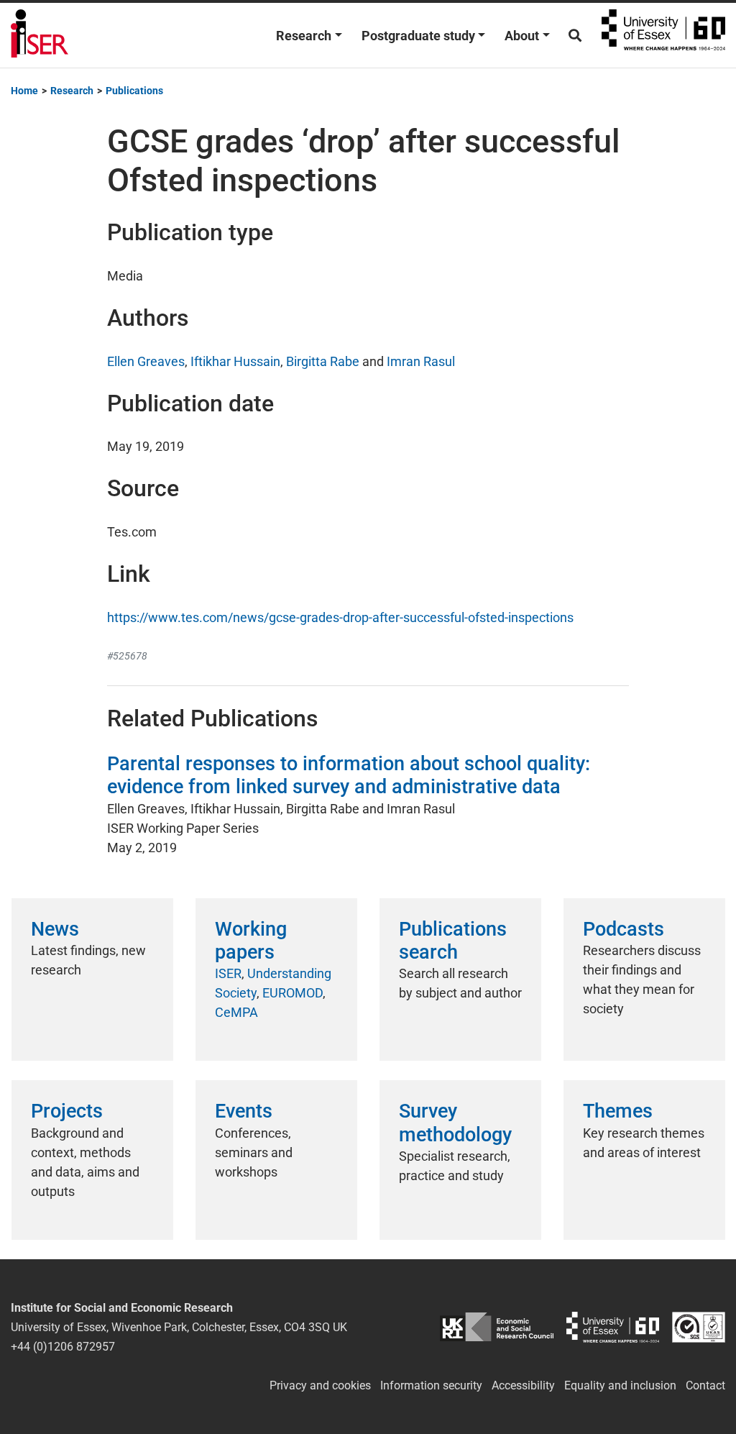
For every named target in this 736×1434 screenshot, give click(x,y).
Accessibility (523, 1385)
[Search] (575, 35)
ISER (228, 973)
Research (303, 35)
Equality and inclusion (620, 1385)
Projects (67, 1111)
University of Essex (663, 35)
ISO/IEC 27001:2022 (698, 1327)
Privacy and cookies (320, 1385)
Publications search (453, 941)
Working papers (251, 941)
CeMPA (236, 1012)
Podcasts (623, 929)
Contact (705, 1385)
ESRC (496, 1327)
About (522, 35)
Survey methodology (455, 1123)
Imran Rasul (421, 361)
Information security (431, 1385)
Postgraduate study (418, 35)
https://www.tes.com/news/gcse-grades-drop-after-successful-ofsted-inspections (340, 617)
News (55, 929)
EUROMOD (292, 992)
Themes (618, 1111)
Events (243, 1111)
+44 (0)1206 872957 (63, 1346)
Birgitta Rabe (322, 361)
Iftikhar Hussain (235, 361)
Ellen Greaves (146, 361)
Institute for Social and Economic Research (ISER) (39, 35)
